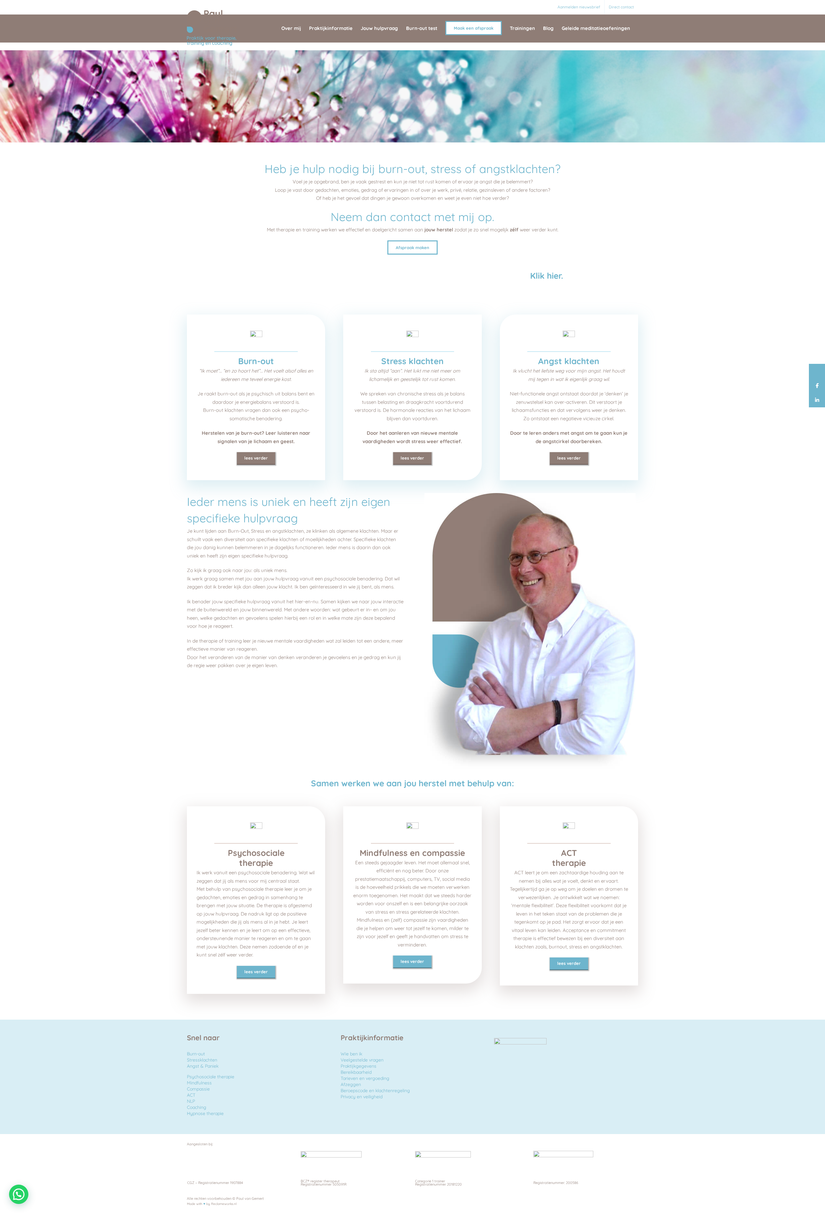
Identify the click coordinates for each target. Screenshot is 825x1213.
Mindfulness (199, 1083)
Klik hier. (545, 275)
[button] (18, 1194)
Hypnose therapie (205, 1113)
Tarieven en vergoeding (365, 1078)
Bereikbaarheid (356, 1072)
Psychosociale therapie (210, 1077)
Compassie (198, 1089)
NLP (191, 1101)
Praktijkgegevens (358, 1066)
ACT (191, 1095)
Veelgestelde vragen (362, 1060)
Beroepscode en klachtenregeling (375, 1090)
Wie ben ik (351, 1054)
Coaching (196, 1107)
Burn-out (196, 1054)
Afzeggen (351, 1084)
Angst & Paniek (202, 1066)
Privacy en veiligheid (362, 1097)
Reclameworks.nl (224, 1204)
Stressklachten (202, 1060)
